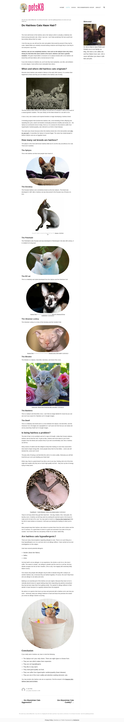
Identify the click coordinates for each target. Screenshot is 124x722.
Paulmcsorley (34, 407)
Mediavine (76, 720)
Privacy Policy (49, 720)
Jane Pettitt (29, 688)
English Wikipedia (41, 512)
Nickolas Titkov (33, 314)
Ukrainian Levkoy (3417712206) (55, 353)
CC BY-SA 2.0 (51, 315)
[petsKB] (34, 7)
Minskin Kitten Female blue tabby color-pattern (47, 407)
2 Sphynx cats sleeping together (52, 512)
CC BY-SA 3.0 (61, 407)
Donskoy (56, 233)
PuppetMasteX (33, 512)
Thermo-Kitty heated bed (63, 519)
